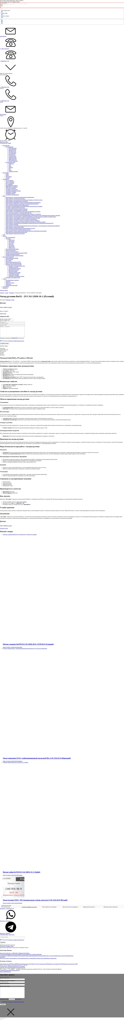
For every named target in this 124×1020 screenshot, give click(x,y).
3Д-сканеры (25, 954)
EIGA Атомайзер (10, 183)
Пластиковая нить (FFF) (6, 964)
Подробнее (19, 647)
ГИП (4, 234)
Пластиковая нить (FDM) (12, 258)
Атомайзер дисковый (11, 192)
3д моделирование (20, 958)
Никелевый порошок (14, 269)
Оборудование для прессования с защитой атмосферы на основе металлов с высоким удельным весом (31, 216)
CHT (10, 165)
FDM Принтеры (13, 148)
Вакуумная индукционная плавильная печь (16, 232)
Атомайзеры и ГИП (5, 955)
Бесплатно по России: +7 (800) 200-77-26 (10, 953)
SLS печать (11, 245)
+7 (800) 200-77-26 (4, 61)
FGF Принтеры (12, 149)
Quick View (14, 647)
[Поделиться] (3, 1018)
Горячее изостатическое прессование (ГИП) (16, 253)
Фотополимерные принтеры (17, 955)
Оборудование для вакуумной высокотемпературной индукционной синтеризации (26, 231)
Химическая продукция (11, 285)
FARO (7, 175)
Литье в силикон (29, 958)
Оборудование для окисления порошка (15, 198)
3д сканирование (12, 958)
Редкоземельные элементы (12, 280)
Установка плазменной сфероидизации (15, 207)
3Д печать (8, 238)
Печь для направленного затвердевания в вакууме (18, 229)
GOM (7, 174)
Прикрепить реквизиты (6, 338)
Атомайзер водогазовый (12, 189)
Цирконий (8, 284)
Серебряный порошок (14, 273)
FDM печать (12, 240)
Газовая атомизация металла (13, 254)
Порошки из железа (13, 267)
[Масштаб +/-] (0, 1018)
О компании (6, 286)
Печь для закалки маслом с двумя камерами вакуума (18, 212)
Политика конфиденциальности (11, 970)
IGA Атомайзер (9, 180)
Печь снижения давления (12, 224)
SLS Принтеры (12, 155)
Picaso (10, 170)
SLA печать (11, 242)
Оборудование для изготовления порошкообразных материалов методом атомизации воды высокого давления (33, 215)
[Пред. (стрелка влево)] (0, 1019)
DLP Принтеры (12, 152)
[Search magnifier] (1, 5)
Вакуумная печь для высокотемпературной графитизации (20, 197)
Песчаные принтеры (29, 955)
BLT (10, 168)
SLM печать (11, 246)
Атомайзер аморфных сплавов (13, 190)
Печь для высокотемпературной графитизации (17, 205)
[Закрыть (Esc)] (4, 1018)
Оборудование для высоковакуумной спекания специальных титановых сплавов (25, 222)
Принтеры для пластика (49, 955)
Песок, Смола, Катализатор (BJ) (13, 263)
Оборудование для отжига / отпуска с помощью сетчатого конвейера (22, 220)
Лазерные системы (13, 171)
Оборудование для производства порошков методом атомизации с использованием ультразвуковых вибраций (33, 225)
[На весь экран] (2, 1018)
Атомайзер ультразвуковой (12, 194)
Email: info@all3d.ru (24, 953)
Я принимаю (12, 340)
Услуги (4, 236)
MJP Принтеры (12, 150)
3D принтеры (6, 145)
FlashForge (11, 163)
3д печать (5, 958)
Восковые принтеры (39, 955)
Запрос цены (3, 313)
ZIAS (10, 166)
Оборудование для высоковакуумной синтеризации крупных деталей (23, 218)
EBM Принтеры (13, 158)
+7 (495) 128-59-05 (4, 48)
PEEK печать (12, 247)
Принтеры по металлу (60, 955)
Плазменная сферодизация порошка (14, 255)
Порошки (8, 281)
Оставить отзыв (4, 528)
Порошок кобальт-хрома (14, 272)
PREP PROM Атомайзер (12, 185)
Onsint (18, 954)
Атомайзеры (6, 179)
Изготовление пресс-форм (12, 249)
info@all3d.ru (3, 36)
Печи (4, 196)
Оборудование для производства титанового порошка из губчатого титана (24, 200)
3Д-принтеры (3, 954)
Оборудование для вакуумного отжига (15, 233)
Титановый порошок (14, 275)
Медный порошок (13, 271)
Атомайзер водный (10, 193)
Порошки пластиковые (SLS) (13, 277)
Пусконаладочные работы (12, 251)
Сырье (4, 278)
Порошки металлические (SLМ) (13, 264)
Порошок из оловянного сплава (16, 276)
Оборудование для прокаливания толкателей (17, 201)
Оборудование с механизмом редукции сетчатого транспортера (21, 219)
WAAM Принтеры (13, 161)
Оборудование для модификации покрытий (16, 210)
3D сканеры (6, 172)
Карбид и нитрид (10, 282)
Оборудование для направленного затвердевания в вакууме (20, 228)
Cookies (2, 970)
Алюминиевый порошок (15, 268)
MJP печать (11, 241)
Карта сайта (3, 971)
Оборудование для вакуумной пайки (15, 227)
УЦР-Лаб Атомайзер (11, 188)
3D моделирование (10, 237)
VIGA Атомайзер (10, 181)
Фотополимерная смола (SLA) (13, 262)
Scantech (8, 177)
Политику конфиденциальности (16, 340)
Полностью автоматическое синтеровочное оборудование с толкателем (23, 214)
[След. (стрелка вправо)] (2, 1019)
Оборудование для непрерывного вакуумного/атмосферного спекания (23, 211)
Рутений (10, 307)
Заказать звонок (4, 141)
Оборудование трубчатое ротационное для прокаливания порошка (22, 203)
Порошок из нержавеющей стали (17, 266)
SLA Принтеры (12, 153)
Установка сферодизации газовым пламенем (16, 209)
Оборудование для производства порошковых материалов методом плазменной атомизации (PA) (29, 223)
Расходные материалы (8, 256)
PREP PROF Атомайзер (11, 187)
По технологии (9, 146)
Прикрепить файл (4, 999)
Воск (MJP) (8, 260)
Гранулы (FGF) (9, 259)
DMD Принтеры (13, 159)
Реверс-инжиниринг (11, 250)
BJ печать (11, 244)
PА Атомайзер (9, 184)
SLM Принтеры (12, 157)
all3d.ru (25, 501)
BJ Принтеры (12, 154)
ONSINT (11, 167)
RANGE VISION (32, 954)
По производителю (10, 162)
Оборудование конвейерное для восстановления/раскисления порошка (23, 202)
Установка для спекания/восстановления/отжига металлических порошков (24, 206)
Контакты (5, 288)
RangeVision (9, 176)
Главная (2, 292)
